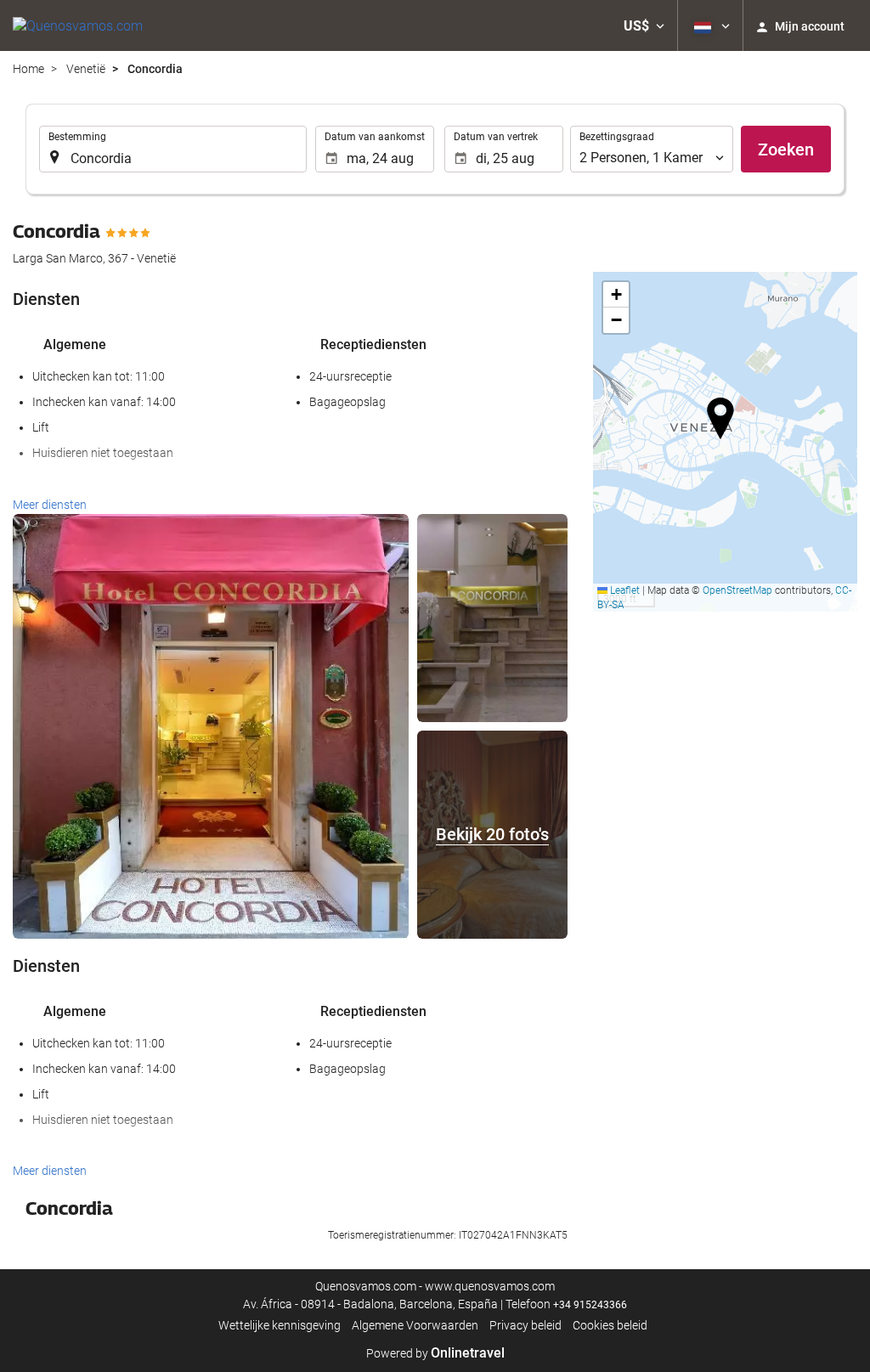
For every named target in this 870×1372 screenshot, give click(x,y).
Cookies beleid (610, 1325)
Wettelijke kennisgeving (279, 1325)
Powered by (435, 1353)
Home (28, 69)
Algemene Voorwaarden (415, 1325)
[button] (644, 25)
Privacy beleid (525, 1325)
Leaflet (623, 590)
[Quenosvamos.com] (78, 25)
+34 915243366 (590, 1305)
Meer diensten (50, 504)
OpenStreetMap (737, 590)
